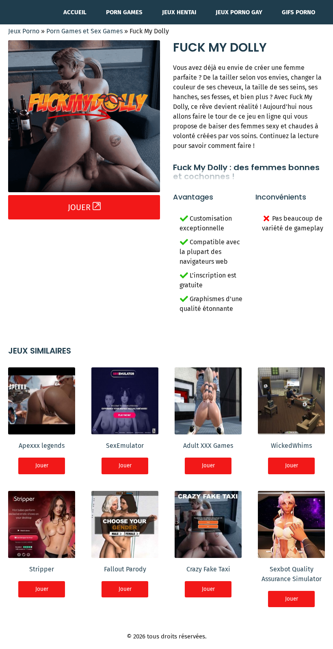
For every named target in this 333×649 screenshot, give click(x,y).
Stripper (41, 569)
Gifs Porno (298, 12)
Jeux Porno (23, 31)
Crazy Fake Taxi (208, 569)
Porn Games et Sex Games (84, 31)
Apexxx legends (42, 445)
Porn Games (124, 12)
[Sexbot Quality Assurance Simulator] (291, 553)
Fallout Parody (125, 569)
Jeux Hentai (179, 12)
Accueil (74, 12)
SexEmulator (125, 445)
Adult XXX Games (208, 445)
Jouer (41, 465)
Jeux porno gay (239, 12)
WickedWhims (291, 445)
